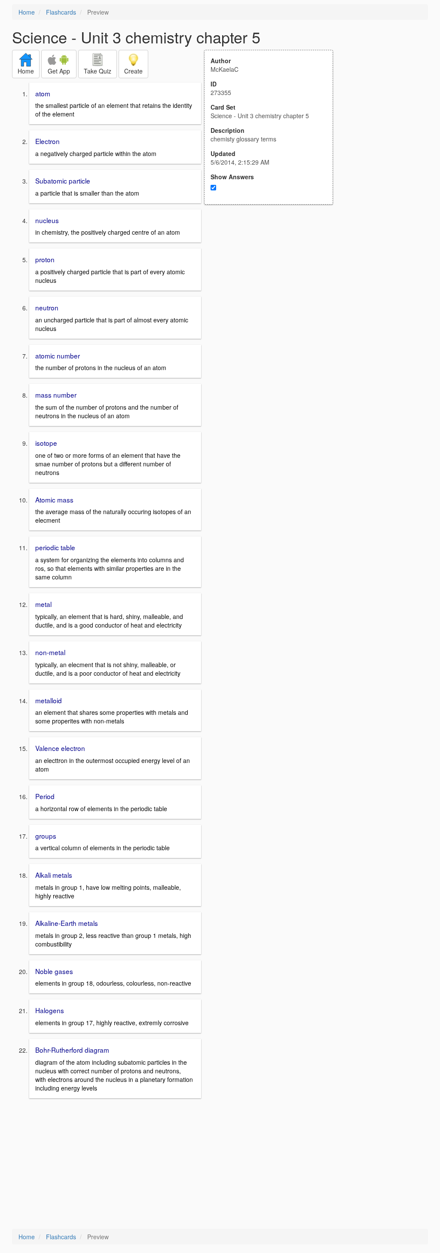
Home (26, 12)
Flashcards (61, 12)
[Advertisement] (273, 289)
